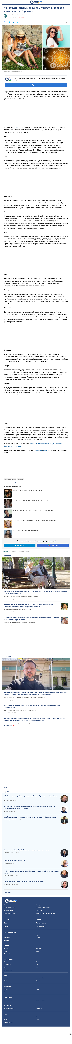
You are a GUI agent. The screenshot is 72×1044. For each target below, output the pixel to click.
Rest (5, 787)
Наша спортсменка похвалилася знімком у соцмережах (20, 622)
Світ (5, 923)
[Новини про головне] (7, 552)
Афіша (5, 1017)
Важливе (7, 556)
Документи (39, 910)
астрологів (17, 127)
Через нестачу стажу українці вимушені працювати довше (21, 596)
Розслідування (41, 923)
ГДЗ (5, 962)
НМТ (37, 967)
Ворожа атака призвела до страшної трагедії (17, 723)
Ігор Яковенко (8, 863)
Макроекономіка (40, 1000)
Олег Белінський (8, 875)
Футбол (6, 948)
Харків (38, 935)
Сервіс (38, 980)
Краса (5, 1019)
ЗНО (5, 967)
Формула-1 (7, 954)
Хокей (5, 951)
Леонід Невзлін (8, 884)
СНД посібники (8, 970)
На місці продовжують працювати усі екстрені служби (20, 710)
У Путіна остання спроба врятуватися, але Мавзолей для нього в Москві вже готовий (30, 797)
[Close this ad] (71, 1034)
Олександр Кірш (8, 852)
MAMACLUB (39, 1008)
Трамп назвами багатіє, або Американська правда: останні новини (26, 850)
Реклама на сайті (8, 910)
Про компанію (8, 905)
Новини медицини (9, 1008)
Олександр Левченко (10, 820)
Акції (5, 980)
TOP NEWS (8, 657)
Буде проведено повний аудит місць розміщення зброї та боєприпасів (24, 697)
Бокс (37, 951)
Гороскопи (20, 479)
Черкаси (6, 940)
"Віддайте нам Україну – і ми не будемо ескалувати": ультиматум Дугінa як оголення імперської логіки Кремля (29, 807)
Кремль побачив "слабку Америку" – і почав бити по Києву (23, 881)
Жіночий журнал (8, 1022)
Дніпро (38, 937)
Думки (6, 792)
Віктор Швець (8, 800)
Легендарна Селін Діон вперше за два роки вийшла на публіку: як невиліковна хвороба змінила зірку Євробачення (28, 605)
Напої (37, 989)
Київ (5, 935)
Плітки (38, 1017)
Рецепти (6, 989)
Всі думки (7, 892)
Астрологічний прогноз (10, 479)
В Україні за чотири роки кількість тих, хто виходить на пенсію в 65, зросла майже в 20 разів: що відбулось (35, 592)
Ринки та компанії (8, 1000)
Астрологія (20, 15)
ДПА (37, 964)
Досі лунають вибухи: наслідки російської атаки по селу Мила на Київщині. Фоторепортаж (32, 706)
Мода (37, 1019)
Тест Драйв (7, 978)
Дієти (5, 992)
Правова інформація (9, 907)
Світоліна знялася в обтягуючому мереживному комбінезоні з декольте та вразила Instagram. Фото (31, 619)
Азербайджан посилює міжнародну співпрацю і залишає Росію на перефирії (30, 817)
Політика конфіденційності (43, 907)
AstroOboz (12, 15)
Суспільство (40, 926)
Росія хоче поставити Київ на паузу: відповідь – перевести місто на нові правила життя (31, 872)
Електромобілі (40, 978)
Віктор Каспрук (8, 811)
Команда (38, 905)
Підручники (39, 962)
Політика (39, 920)
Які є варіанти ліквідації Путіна (14, 860)
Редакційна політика (9, 482)
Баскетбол (39, 948)
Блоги (6, 926)
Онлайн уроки (7, 964)
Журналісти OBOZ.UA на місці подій (45, 913)
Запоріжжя (7, 937)
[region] (36, 113)
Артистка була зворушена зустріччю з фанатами (18, 609)
